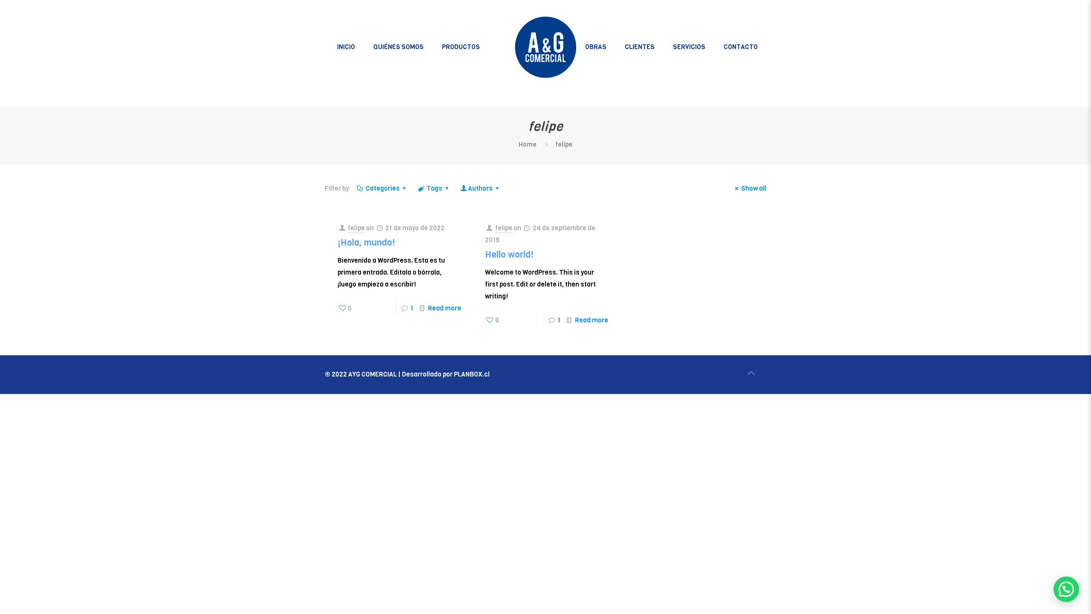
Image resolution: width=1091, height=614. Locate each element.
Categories (383, 188)
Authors (480, 188)
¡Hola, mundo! (366, 243)
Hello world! (509, 255)
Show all (753, 188)
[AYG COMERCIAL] (546, 47)
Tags (434, 188)
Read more (444, 308)
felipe (356, 228)
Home (528, 144)
